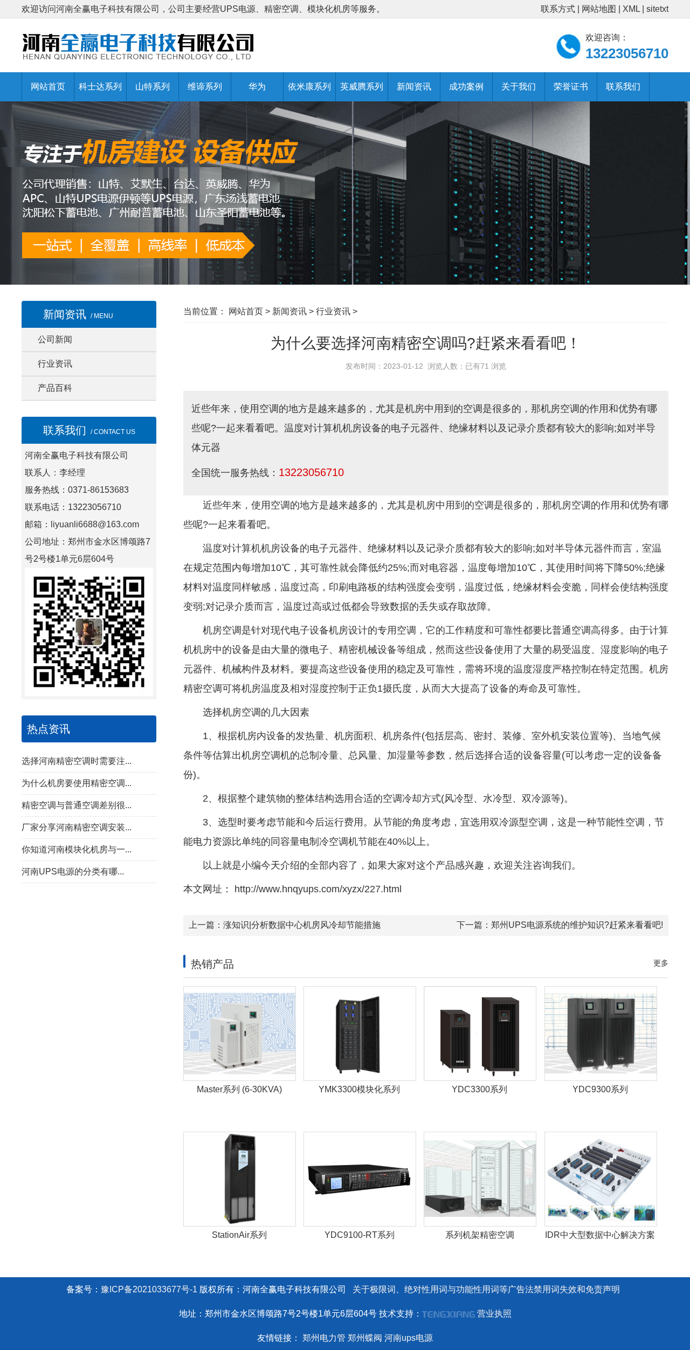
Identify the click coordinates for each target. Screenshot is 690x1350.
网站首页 (48, 86)
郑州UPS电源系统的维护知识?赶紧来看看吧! (577, 924)
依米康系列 (309, 86)
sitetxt (657, 8)
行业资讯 (55, 363)
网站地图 (599, 8)
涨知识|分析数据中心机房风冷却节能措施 (302, 924)
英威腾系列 (361, 86)
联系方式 (558, 8)
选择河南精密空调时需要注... (77, 761)
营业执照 (494, 1313)
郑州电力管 (324, 1337)
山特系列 (152, 86)
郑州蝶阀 (365, 1337)
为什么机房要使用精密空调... (77, 783)
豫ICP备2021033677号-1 (149, 1289)
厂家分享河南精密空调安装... (77, 827)
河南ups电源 (408, 1337)
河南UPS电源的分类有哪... (73, 871)
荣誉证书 (571, 86)
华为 (257, 86)
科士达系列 (100, 86)
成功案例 (466, 86)
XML (631, 8)
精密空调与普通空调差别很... (77, 805)
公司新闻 (55, 339)
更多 (660, 963)
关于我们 (518, 86)
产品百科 (55, 387)
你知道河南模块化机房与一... (77, 849)
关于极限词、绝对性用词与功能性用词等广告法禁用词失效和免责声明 (486, 1289)
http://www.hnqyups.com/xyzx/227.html (317, 889)
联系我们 (623, 86)
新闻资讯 (414, 86)
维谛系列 (205, 86)
